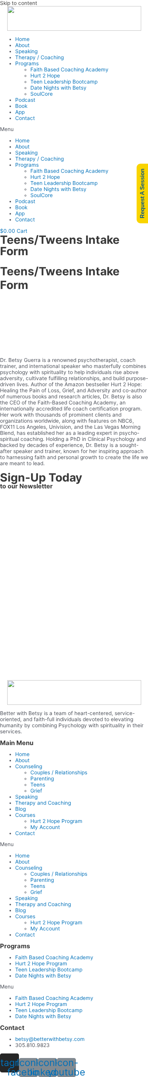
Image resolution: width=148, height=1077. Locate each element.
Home (22, 39)
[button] (74, 129)
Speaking (26, 51)
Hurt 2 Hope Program (56, 821)
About (22, 45)
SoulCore (41, 94)
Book (21, 106)
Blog (20, 809)
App (20, 112)
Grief (36, 791)
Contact (25, 118)
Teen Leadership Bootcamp (64, 82)
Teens (37, 785)
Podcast (25, 100)
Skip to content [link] (18, 3)
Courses (25, 815)
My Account (45, 827)
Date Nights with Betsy (58, 88)
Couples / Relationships (58, 772)
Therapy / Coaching (39, 57)
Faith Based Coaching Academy (69, 69)
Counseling (28, 766)
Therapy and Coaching (43, 803)
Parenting (42, 778)
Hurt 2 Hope (45, 76)
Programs (27, 63)
